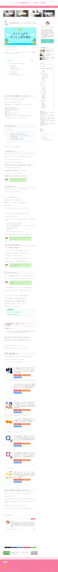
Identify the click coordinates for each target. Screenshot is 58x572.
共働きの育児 (47, 100)
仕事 (48, 101)
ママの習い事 (48, 88)
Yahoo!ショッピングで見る (17, 377)
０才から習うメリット (13, 66)
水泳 (48, 79)
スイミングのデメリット (13, 71)
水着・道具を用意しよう (13, 73)
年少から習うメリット (13, 67)
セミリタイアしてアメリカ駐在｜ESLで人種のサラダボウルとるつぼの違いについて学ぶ (47, 118)
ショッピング (48, 87)
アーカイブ (42, 129)
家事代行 (48, 103)
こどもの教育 (47, 73)
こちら (20, 312)
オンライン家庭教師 (48, 75)
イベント (48, 86)
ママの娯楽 (47, 85)
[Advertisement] (20, 86)
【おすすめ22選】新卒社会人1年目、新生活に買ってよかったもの (47, 124)
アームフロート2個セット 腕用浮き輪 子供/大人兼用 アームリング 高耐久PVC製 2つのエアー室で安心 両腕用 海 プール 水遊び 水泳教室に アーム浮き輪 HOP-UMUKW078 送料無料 (24, 420)
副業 (48, 102)
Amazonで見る (26, 375)
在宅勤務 (48, 94)
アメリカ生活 (47, 66)
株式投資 (48, 71)
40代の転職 (48, 93)
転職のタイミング (26, 7)
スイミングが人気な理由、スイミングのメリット (17, 63)
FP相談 (48, 70)
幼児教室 (48, 78)
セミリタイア (47, 82)
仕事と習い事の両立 (13, 7)
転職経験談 (48, 98)
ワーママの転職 (47, 92)
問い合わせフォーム (52, 7)
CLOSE (32, 60)
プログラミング (48, 76)
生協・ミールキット (48, 105)
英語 (48, 80)
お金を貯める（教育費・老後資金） (47, 68)
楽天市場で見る (18, 375)
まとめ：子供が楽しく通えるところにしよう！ (17, 74)
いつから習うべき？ (13, 65)
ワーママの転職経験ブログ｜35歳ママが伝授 (29, 3)
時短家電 (48, 104)
